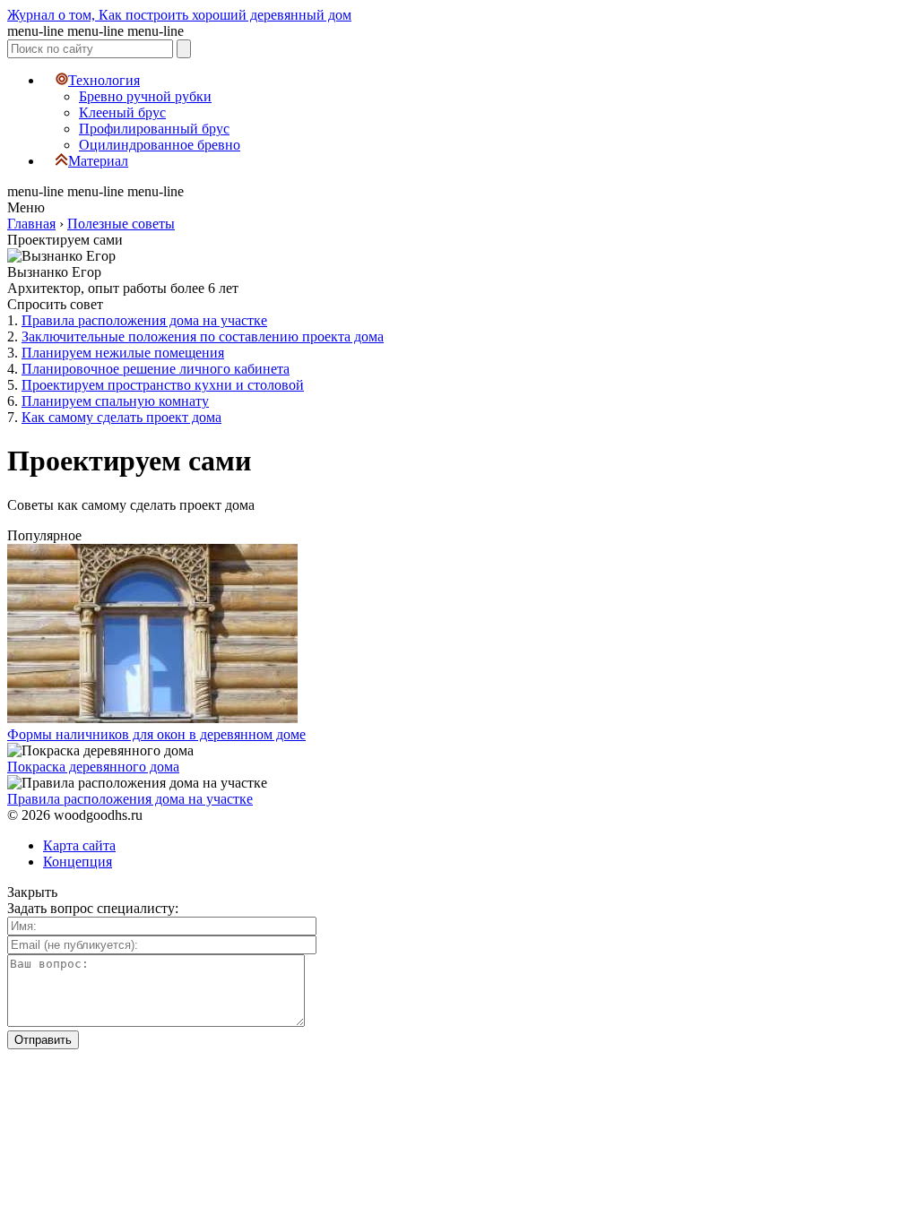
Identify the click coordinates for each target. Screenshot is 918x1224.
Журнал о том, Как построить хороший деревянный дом (179, 14)
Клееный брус (122, 112)
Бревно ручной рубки (145, 96)
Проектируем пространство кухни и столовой (163, 384)
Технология (104, 80)
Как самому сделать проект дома (121, 417)
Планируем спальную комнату (115, 401)
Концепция (77, 861)
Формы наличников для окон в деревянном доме (156, 734)
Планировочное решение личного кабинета (156, 368)
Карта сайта (79, 845)
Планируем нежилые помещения (123, 352)
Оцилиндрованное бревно (159, 144)
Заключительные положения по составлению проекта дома (203, 336)
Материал (98, 160)
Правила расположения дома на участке (144, 320)
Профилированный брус (154, 128)
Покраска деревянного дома (93, 766)
